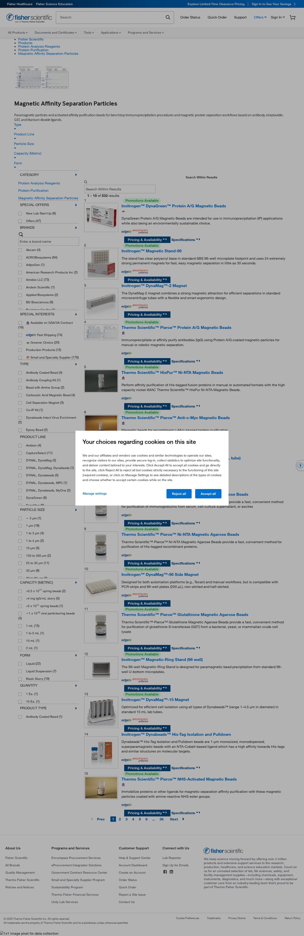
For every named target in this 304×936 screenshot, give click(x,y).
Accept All (208, 494)
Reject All (179, 494)
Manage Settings (95, 493)
